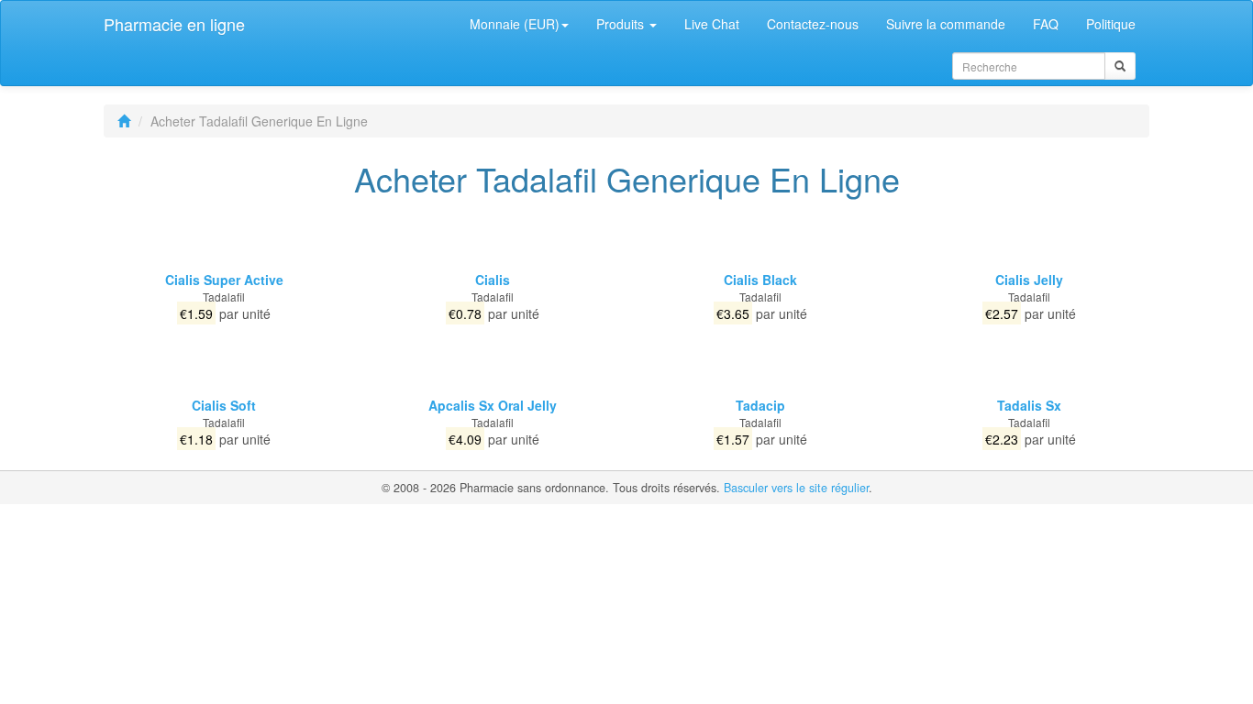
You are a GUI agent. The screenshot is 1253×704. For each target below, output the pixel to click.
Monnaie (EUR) (515, 24)
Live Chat (711, 24)
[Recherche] (1120, 66)
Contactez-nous (813, 24)
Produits (622, 24)
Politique (1111, 24)
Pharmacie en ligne (174, 24)
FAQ (1046, 24)
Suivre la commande (945, 24)
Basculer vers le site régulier (796, 487)
